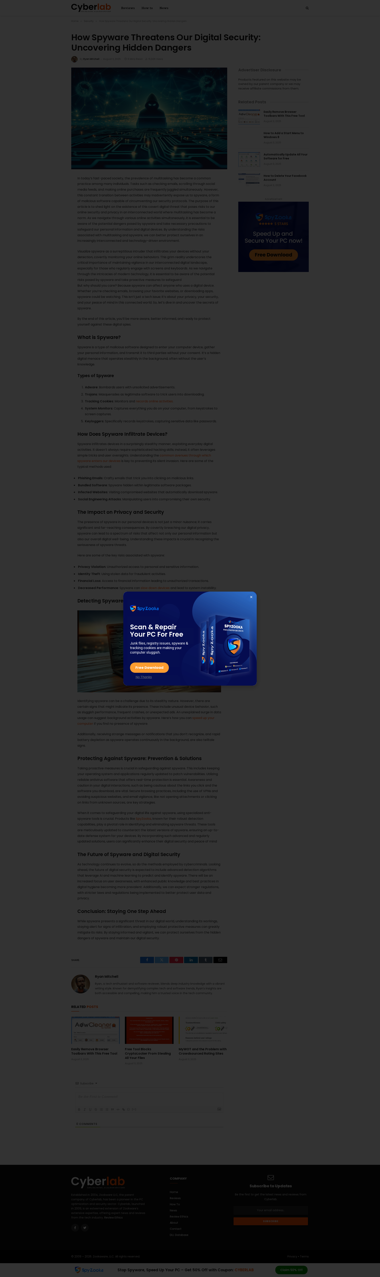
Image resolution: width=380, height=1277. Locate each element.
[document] (190, 638)
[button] (251, 597)
